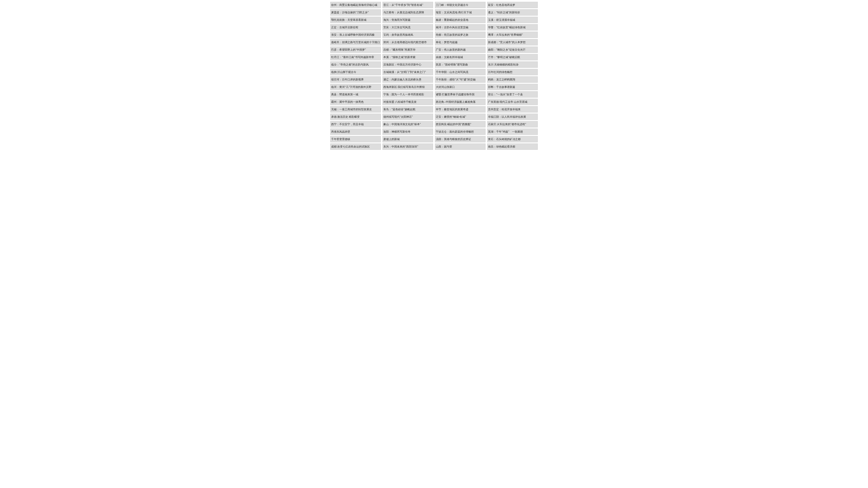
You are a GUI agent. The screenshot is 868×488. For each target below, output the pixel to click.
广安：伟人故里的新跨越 (451, 49)
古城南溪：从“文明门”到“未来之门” (404, 72)
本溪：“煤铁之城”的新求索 (399, 57)
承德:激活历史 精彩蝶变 (345, 116)
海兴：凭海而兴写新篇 (396, 19)
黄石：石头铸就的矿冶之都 (504, 139)
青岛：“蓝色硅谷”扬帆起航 (399, 109)
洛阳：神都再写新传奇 (396, 131)
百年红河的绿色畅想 (500, 72)
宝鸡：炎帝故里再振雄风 (398, 34)
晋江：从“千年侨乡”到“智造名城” (403, 5)
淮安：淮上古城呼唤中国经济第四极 (353, 34)
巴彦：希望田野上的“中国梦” (348, 49)
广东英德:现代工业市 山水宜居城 (507, 101)
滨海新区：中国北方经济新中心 (402, 64)
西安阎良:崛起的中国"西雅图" (453, 124)
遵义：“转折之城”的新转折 (504, 12)
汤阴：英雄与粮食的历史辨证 (453, 139)
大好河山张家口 (445, 87)
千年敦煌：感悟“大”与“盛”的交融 (456, 79)
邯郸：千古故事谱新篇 (501, 87)
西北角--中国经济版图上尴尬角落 (456, 101)
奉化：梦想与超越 (447, 42)
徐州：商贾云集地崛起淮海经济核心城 (354, 5)
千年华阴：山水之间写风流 (452, 72)
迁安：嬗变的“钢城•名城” (451, 116)
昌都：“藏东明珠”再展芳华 (399, 49)
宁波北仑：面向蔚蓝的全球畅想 (455, 131)
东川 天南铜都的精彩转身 (503, 64)
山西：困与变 (444, 146)
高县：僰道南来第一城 (344, 94)
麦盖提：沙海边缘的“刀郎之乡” (350, 12)
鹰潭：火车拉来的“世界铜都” (505, 34)
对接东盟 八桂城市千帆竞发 (400, 101)
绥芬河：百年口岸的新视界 (347, 79)
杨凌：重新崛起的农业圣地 (452, 19)
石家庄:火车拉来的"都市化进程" (507, 124)
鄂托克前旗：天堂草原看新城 (348, 19)
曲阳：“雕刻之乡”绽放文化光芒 (507, 49)
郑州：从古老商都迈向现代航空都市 (405, 42)
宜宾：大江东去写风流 (396, 27)
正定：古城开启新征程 (344, 27)
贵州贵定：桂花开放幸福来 (504, 109)
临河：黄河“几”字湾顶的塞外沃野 (351, 87)
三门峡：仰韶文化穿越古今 (452, 5)
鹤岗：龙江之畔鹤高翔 (501, 79)
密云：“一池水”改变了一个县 (505, 94)
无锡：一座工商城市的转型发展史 (351, 109)
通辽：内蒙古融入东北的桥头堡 (402, 79)
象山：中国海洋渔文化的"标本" (402, 124)
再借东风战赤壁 (340, 131)
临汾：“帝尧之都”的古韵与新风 (350, 64)
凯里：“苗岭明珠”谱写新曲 (452, 64)
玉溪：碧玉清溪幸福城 (501, 19)
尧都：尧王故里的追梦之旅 (452, 34)
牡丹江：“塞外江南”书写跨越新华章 (352, 57)
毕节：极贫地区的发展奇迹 (452, 109)
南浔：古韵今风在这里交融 (452, 27)
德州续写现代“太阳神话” (398, 116)
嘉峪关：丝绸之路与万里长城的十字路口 (355, 42)
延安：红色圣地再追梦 (501, 5)
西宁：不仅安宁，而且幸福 (347, 124)
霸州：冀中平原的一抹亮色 (347, 101)
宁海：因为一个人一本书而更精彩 (403, 94)
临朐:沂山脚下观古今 (343, 72)
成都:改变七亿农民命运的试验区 (350, 146)
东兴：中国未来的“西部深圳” (400, 146)
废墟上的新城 (391, 139)
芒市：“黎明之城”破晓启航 (504, 57)
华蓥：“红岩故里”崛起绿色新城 (507, 27)
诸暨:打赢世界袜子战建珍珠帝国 (455, 94)
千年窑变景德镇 (340, 139)
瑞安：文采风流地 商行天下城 (454, 12)
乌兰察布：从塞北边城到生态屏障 (403, 12)
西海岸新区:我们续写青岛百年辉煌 (404, 87)
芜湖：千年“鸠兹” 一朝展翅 (505, 131)
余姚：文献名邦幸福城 (449, 57)
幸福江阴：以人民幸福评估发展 (507, 116)
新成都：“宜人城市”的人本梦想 (507, 42)
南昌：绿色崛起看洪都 (501, 146)
